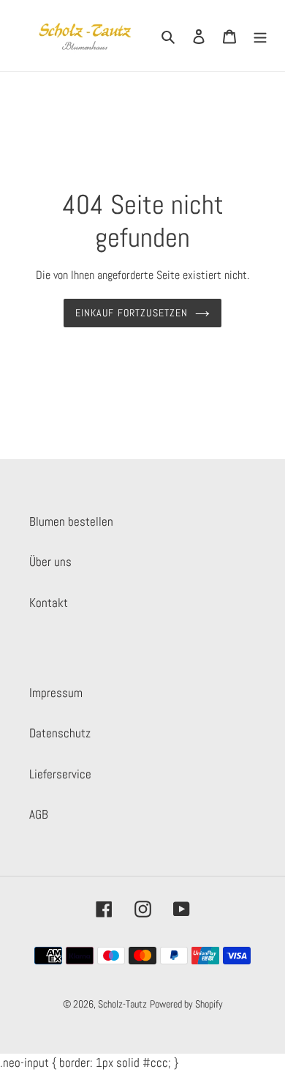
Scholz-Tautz (122, 1003)
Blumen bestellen (71, 521)
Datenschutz (60, 733)
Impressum (56, 693)
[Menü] (260, 36)
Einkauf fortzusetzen (132, 312)
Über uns (50, 562)
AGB (38, 814)
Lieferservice (60, 774)
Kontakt (48, 603)
